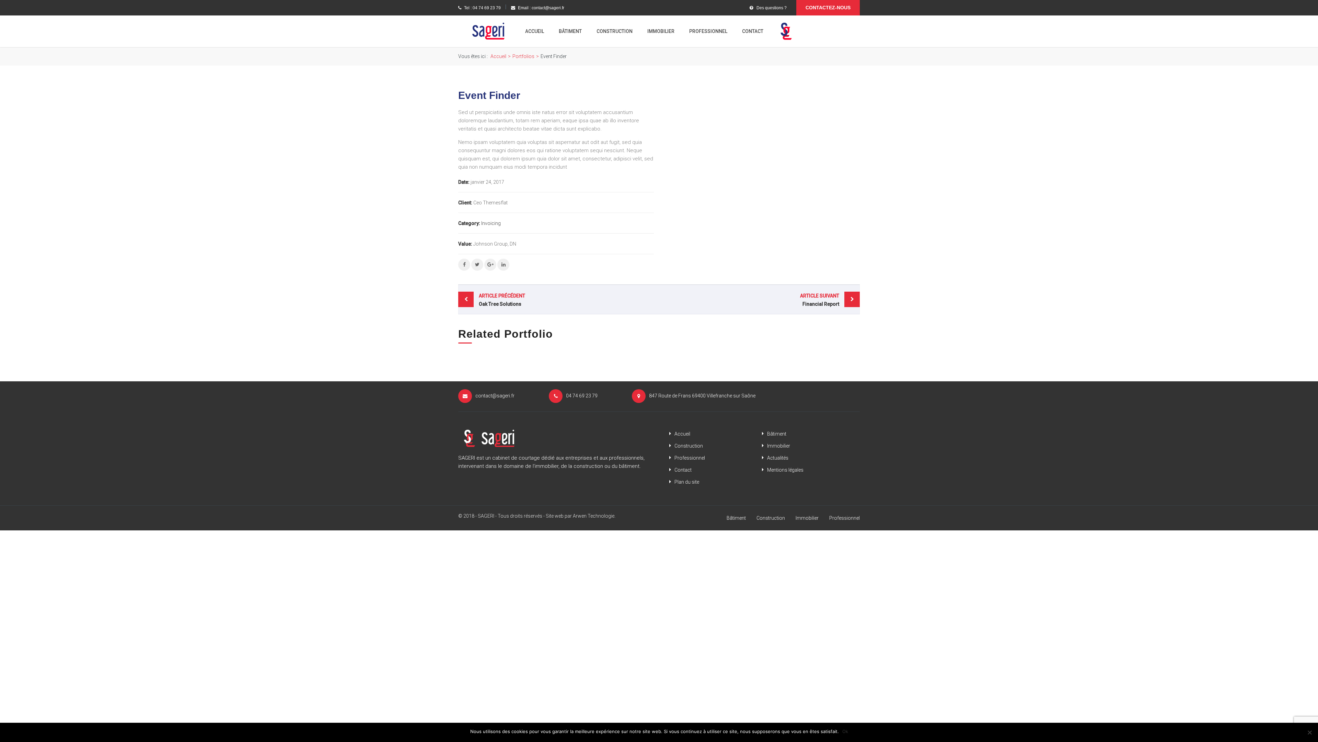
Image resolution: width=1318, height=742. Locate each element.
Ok (845, 731)
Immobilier (660, 31)
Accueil (534, 31)
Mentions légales (785, 470)
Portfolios (523, 56)
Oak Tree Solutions (502, 300)
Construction (615, 31)
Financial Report (819, 300)
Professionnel (708, 31)
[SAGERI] (488, 31)
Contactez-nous (828, 7)
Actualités (777, 458)
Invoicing (491, 223)
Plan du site (686, 482)
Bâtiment (570, 31)
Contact (752, 31)
